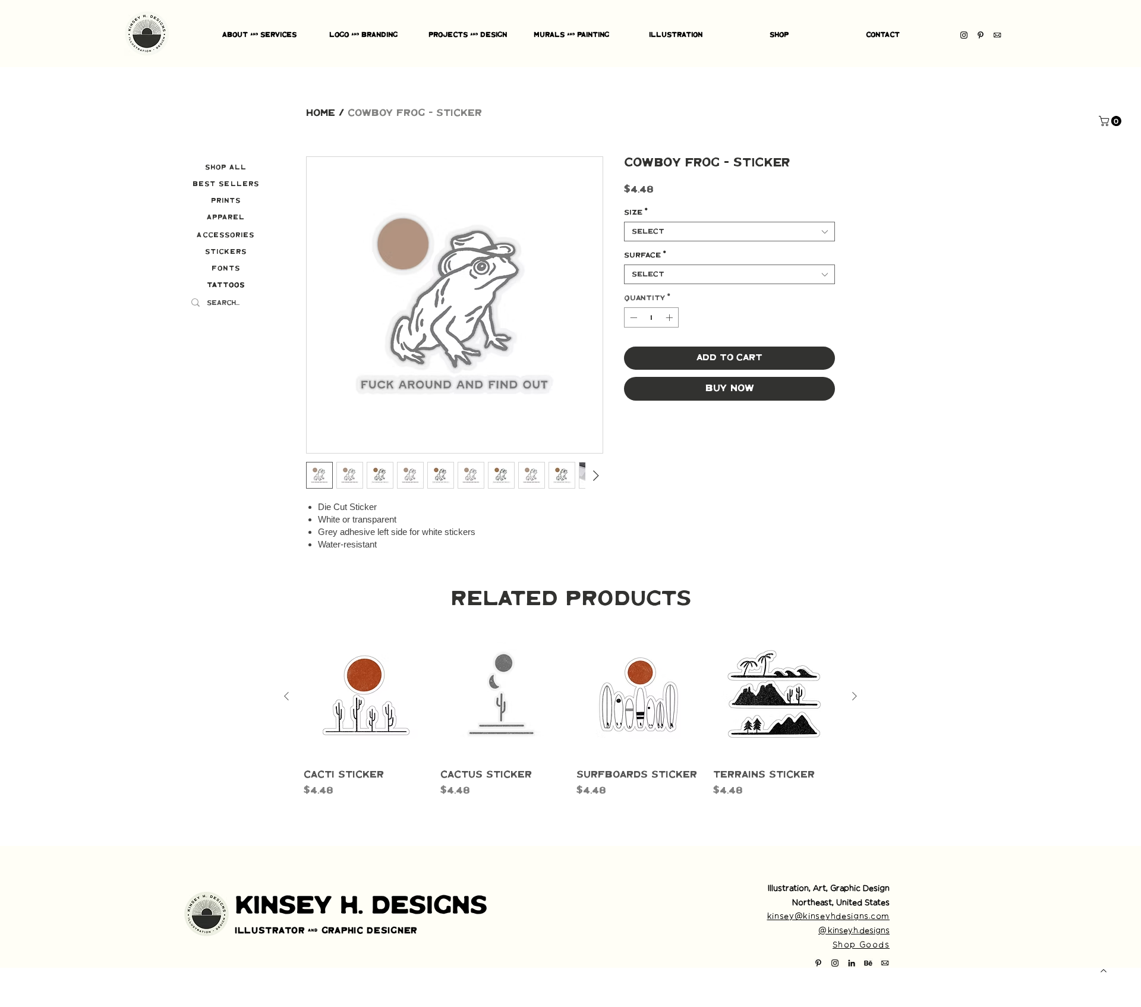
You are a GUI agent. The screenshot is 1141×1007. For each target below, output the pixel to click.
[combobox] (729, 231)
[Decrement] (632, 317)
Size (636, 212)
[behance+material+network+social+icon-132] (868, 963)
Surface (645, 255)
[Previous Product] (286, 696)
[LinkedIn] (851, 963)
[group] (570, 723)
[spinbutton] (651, 317)
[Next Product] (854, 696)
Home (320, 113)
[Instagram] (964, 35)
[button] (1111, 121)
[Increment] (670, 317)
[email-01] (997, 35)
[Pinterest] (980, 35)
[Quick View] (366, 696)
